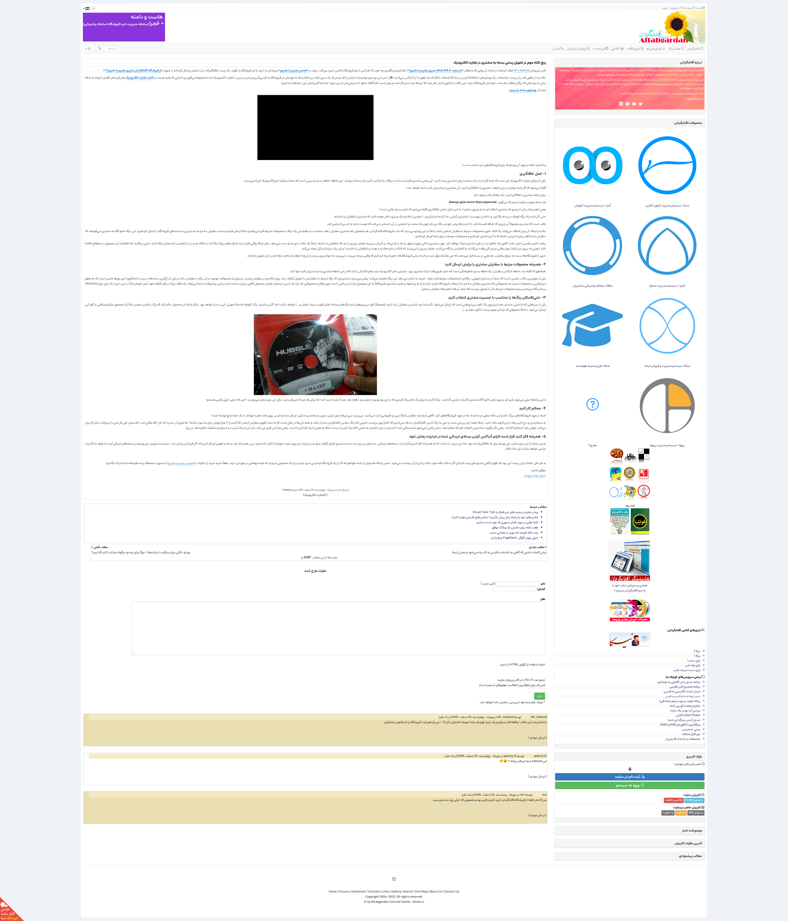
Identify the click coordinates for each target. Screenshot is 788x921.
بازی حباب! (693, 660)
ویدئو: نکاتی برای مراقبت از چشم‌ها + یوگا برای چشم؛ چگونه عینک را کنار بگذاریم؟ (141, 552)
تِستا (608, 84)
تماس (556, 48)
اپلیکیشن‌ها (654, 48)
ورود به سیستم (628, 785)
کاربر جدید (488, 583)
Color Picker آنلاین (688, 715)
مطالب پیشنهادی (690, 856)
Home (333, 891)
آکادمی (615, 48)
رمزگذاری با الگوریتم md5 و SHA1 (680, 724)
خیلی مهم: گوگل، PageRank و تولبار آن (514, 537)
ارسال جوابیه (537, 737)
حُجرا (596, 84)
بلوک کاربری (694, 756)
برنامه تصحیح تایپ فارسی (684, 686)
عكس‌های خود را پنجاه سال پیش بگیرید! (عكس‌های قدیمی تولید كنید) (495, 517)
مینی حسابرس (691, 729)
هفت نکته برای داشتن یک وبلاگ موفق (515, 527)
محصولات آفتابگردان (688, 123)
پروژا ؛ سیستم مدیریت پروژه (667, 445)
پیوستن (679, 93)
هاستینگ (674, 48)
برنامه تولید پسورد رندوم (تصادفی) (679, 701)
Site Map (421, 891)
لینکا (590, 84)
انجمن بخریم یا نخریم (293, 70)
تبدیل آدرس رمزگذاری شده (684, 720)
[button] (86, 8)
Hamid (287, 490)
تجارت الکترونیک (314, 495)
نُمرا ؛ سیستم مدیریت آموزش (592, 205)
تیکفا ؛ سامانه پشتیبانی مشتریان (593, 285)
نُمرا (602, 84)
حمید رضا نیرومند (535, 475)
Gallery (396, 891)
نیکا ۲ (697, 651)
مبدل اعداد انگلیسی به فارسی (682, 691)
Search (408, 891)
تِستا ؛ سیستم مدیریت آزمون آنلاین (667, 205)
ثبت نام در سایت (628, 777)
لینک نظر (445, 717)
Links (385, 891)
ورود (664, 8)
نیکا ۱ (697, 656)
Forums (344, 891)
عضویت (674, 8)
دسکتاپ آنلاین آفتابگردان (583, 80)
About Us (435, 891)
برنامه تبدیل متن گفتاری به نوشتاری (678, 682)
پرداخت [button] (599, 48)
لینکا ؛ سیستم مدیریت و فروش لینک (667, 366)
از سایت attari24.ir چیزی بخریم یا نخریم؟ (435, 70)
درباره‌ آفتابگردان (691, 62)
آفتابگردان (693, 48)
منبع (190, 428)
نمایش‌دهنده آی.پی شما (685, 705)
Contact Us (451, 891)
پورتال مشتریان (576, 48)
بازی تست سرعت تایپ (686, 670)
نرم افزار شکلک (691, 734)
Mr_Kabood (521, 70)
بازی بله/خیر (692, 665)
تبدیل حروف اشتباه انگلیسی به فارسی (682, 696)
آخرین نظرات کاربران (688, 843)
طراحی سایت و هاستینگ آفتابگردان (661, 84)
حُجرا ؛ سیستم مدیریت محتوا (667, 285)
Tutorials (373, 891)
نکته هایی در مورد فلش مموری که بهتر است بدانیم (507, 522)
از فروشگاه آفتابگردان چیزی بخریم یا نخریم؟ (133, 70)
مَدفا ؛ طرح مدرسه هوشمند (593, 366)
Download (358, 891)
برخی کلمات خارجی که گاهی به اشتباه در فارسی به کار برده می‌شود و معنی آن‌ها (499, 552)
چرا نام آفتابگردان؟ (693, 98)
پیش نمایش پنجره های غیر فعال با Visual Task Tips (505, 512)
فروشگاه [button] (634, 48)
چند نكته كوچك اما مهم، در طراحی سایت (513, 532)
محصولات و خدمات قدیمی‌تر (683, 739)
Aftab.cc (418, 902)
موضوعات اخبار (692, 830)
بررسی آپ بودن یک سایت (685, 710)
